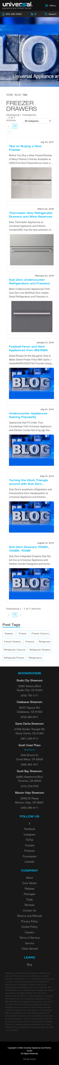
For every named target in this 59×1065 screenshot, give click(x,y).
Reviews (30, 905)
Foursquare (29, 856)
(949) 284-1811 (29, 764)
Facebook (29, 829)
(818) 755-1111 (29, 695)
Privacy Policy (29, 921)
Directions (29, 749)
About (29, 877)
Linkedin (29, 861)
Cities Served (30, 948)
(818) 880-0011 (29, 717)
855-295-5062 (11, 1001)
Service (29, 943)
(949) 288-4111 (29, 807)
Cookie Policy (29, 927)
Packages (29, 894)
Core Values (29, 883)
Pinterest (29, 851)
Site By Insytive (29, 1059)
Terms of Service (30, 937)
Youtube (29, 845)
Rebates (29, 888)
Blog (29, 964)
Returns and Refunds (29, 916)
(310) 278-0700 (29, 786)
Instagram (29, 834)
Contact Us (29, 910)
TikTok (29, 840)
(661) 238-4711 (29, 738)
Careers (29, 932)
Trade (29, 899)
